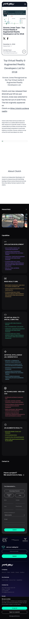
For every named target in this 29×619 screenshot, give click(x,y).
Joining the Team (9, 495)
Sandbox (22, 572)
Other (20, 495)
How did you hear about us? (9, 512)
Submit (15, 529)
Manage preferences (14, 616)
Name (5, 500)
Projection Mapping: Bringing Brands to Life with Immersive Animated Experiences (14, 406)
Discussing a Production (14, 491)
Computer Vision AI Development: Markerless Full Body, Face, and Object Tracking (14, 373)
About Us (4, 572)
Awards (12, 572)
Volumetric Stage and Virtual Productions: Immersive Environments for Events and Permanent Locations (15, 414)
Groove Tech (12, 580)
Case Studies (5, 580)
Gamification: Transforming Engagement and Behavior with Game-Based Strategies (15, 258)
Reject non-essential (14, 612)
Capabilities (19, 580)
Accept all (14, 608)
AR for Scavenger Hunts (11, 435)
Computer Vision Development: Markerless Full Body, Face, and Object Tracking (14, 253)
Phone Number (19, 506)
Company (17, 500)
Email (5, 506)
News (8, 572)
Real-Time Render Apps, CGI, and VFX (14, 326)
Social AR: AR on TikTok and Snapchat (14, 437)
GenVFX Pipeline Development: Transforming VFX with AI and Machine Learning (14, 378)
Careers (17, 572)
